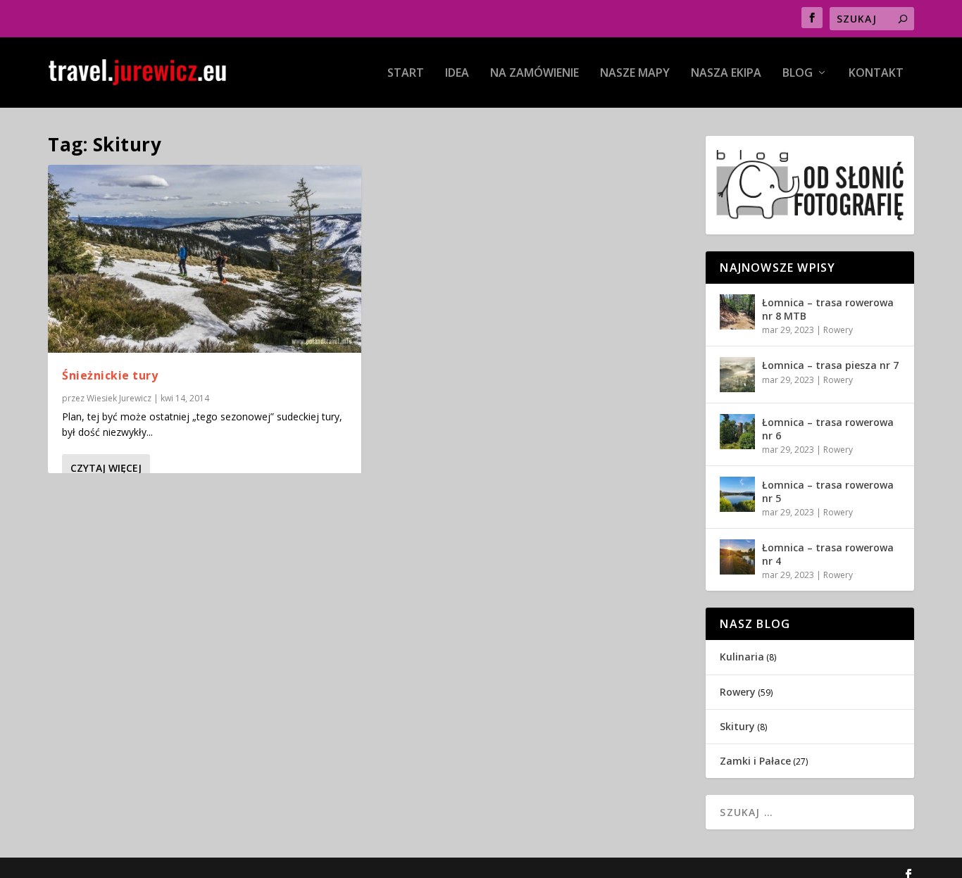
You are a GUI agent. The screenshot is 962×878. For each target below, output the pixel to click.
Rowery (838, 330)
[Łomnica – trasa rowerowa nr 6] (737, 431)
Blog (797, 73)
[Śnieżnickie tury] (204, 259)
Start (405, 73)
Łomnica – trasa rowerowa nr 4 (828, 554)
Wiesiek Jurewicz (119, 398)
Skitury (737, 726)
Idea (457, 73)
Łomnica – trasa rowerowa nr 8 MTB (828, 309)
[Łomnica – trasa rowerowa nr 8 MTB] (737, 312)
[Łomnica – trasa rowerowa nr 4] (737, 557)
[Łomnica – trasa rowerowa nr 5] (737, 494)
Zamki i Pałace (755, 760)
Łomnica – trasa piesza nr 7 (830, 365)
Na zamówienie (534, 73)
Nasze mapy (635, 73)
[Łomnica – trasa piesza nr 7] (737, 374)
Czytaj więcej (106, 468)
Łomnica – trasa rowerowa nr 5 (828, 491)
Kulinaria (742, 656)
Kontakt (876, 73)
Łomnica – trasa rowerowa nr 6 (828, 428)
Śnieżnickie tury (110, 375)
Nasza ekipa (726, 73)
